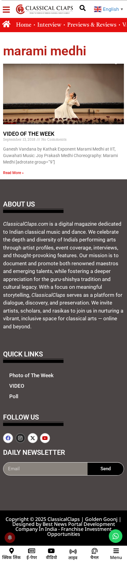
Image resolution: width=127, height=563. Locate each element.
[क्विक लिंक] (11, 551)
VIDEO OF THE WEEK (28, 133)
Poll (13, 396)
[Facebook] (8, 438)
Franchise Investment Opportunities (79, 531)
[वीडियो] (51, 551)
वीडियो (51, 557)
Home (23, 25)
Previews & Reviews (92, 25)
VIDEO (16, 386)
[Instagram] (20, 438)
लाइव (72, 558)
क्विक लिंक (11, 557)
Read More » (13, 173)
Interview (49, 25)
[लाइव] (73, 551)
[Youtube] (45, 438)
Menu (116, 557)
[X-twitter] (33, 438)
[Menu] (116, 551)
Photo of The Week (31, 375)
